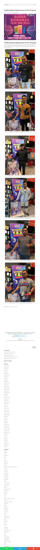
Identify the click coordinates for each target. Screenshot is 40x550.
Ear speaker (6, 479)
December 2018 (6, 443)
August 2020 (6, 416)
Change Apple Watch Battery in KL (10, 358)
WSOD (5, 543)
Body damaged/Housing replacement (10, 466)
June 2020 (5, 419)
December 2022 (6, 387)
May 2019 (5, 438)
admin (6, 12)
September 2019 (7, 432)
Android (5, 452)
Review (5, 522)
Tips (4, 533)
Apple (5, 454)
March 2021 (6, 406)
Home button (6, 490)
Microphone (6, 508)
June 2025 (5, 371)
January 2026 (6, 367)
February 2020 (6, 424)
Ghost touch (6, 485)
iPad (5, 495)
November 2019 (7, 429)
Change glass (6, 474)
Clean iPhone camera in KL (9, 355)
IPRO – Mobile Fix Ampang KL (22, 334)
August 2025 (6, 368)
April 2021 (6, 405)
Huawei (5, 493)
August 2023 (6, 384)
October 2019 (6, 430)
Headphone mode (7, 489)
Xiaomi (5, 544)
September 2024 (7, 375)
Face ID (5, 481)
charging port (6, 477)
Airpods (5, 450)
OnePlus (5, 512)
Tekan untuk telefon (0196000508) (17, 333)
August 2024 (6, 376)
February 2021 (6, 408)
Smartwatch (6, 528)
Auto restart (6, 462)
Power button (6, 516)
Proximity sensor (7, 517)
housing (5, 492)
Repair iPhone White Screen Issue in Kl (11, 356)
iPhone (5, 500)
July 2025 (5, 370)
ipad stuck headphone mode (9, 498)
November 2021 (7, 398)
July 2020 (5, 418)
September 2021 (7, 402)
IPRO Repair (6, 503)
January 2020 (6, 426)
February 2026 (6, 365)
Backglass (5, 463)
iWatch (5, 505)
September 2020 (7, 414)
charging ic (6, 476)
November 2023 (7, 383)
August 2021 (6, 403)
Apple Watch (6, 455)
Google (5, 487)
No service (6, 511)
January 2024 (6, 381)
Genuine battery (7, 482)
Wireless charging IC (7, 541)
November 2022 (7, 389)
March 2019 (6, 441)
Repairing (5, 520)
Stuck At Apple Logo (7, 530)
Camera (5, 468)
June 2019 (5, 437)
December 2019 (6, 427)
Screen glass (6, 527)
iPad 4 (5, 497)
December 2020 (6, 411)
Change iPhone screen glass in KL (10, 351)
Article (5, 457)
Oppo (5, 514)
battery (5, 465)
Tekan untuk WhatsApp (28, 333)
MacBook (5, 506)
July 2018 (5, 446)
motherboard (6, 509)
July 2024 (5, 378)
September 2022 (7, 392)
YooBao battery (16, 12)
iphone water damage (8, 501)
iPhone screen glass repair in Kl (9, 353)
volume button (6, 538)
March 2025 (6, 373)
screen (5, 525)
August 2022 (6, 394)
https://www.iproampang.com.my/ (22, 336)
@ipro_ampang (22, 335)
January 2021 (6, 410)
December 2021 (6, 397)
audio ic (5, 460)
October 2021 (6, 400)
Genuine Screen (7, 484)
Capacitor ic (6, 473)
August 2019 (6, 433)
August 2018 (6, 445)
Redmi (5, 519)
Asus (5, 458)
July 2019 (5, 435)
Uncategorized (6, 536)
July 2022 (5, 395)
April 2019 (6, 440)
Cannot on (6, 471)
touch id (5, 535)
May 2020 (5, 421)
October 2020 (6, 413)
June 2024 (5, 379)
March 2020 (6, 422)
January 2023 (6, 386)
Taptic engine (6, 532)
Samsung (5, 524)
